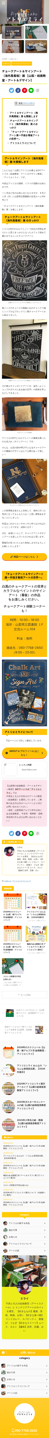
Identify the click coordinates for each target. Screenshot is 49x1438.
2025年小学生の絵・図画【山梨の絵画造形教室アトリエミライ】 (31, 1123)
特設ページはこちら (24, 556)
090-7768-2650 (25, 1431)
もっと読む (26, 994)
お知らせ (7, 881)
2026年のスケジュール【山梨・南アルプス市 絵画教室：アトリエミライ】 (31, 1050)
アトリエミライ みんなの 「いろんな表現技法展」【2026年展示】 (36, 914)
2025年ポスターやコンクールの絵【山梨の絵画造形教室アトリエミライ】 (31, 1105)
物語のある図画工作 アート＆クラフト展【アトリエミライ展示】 (36, 947)
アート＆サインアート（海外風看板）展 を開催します (23, 114)
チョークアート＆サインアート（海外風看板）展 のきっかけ (23, 124)
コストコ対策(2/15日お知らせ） (16, 1185)
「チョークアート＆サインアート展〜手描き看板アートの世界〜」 (24, 135)
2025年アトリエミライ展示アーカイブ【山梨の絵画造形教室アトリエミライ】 (31, 1087)
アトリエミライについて (22, 143)
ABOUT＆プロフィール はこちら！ (24, 753)
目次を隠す (29, 103)
